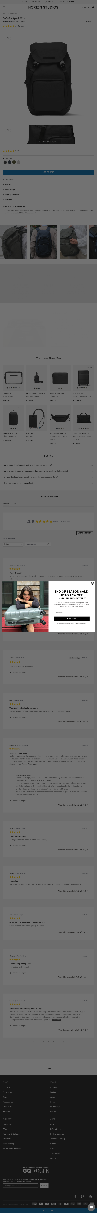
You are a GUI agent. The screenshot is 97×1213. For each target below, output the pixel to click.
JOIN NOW (72, 619)
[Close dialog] (92, 583)
